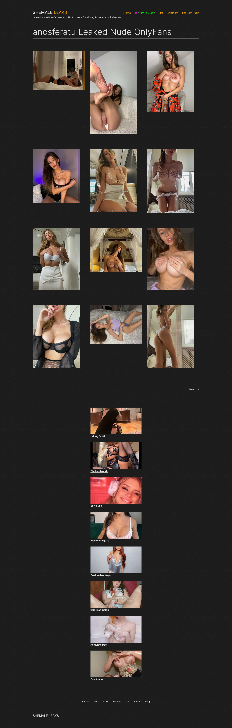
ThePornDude (190, 12)
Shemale (50, 12)
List (161, 12)
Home (127, 12)
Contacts (172, 12)
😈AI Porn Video (144, 12)
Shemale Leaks (46, 716)
